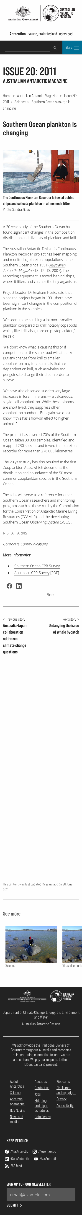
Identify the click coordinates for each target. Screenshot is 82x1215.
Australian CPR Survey (31, 572)
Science (20, 101)
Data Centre (43, 1116)
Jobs (38, 1094)
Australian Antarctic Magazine (37, 95)
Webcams (63, 1081)
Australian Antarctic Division (41, 1024)
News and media (16, 1119)
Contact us (42, 1087)
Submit (12, 1205)
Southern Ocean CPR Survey (37, 565)
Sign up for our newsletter (29, 1184)
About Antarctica (17, 1084)
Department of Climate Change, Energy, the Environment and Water (41, 1014)
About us (41, 1081)
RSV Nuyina (17, 1110)
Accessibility (65, 1105)
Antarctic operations (17, 1101)
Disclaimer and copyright (66, 1090)
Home (7, 95)
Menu (69, 47)
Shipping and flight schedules (42, 1105)
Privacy (61, 1098)
